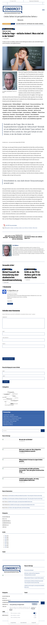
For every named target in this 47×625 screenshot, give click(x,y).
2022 (5, 542)
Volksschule (35, 227)
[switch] (34, 613)
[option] (30, 24)
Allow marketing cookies (15, 617)
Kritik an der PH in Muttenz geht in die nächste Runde (32, 275)
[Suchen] (43, 430)
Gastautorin (6, 282)
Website (3, 343)
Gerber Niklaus (4, 498)
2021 (5, 543)
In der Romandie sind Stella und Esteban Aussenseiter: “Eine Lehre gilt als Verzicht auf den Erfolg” (31, 470)
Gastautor (28, 279)
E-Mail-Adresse (5, 337)
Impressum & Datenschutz (34, 1)
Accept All (34, 622)
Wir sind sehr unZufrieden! (25, 439)
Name (3, 331)
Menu (43, 10)
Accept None (13, 622)
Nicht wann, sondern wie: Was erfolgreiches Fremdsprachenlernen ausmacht (30, 450)
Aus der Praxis (5, 516)
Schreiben (30, 227)
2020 (5, 545)
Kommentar (4, 317)
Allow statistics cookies (15, 615)
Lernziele (20, 227)
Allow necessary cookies (15, 613)
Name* (3, 371)
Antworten (10, 303)
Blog (3, 29)
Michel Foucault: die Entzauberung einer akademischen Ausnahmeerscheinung (12, 276)
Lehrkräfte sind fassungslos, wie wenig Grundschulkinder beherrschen (29, 479)
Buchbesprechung (5, 520)
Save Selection (23, 622)
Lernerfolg (16, 227)
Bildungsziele (7, 227)
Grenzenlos (4, 525)
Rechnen (26, 227)
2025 (5, 537)
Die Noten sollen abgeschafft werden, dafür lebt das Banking (19, 507)
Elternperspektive (6, 522)
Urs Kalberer (6, 38)
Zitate (3, 527)
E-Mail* (3, 376)
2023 (5, 540)
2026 (5, 535)
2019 (5, 547)
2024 (5, 539)
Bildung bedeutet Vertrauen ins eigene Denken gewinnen (34, 577)
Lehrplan (11, 227)
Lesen (23, 227)
